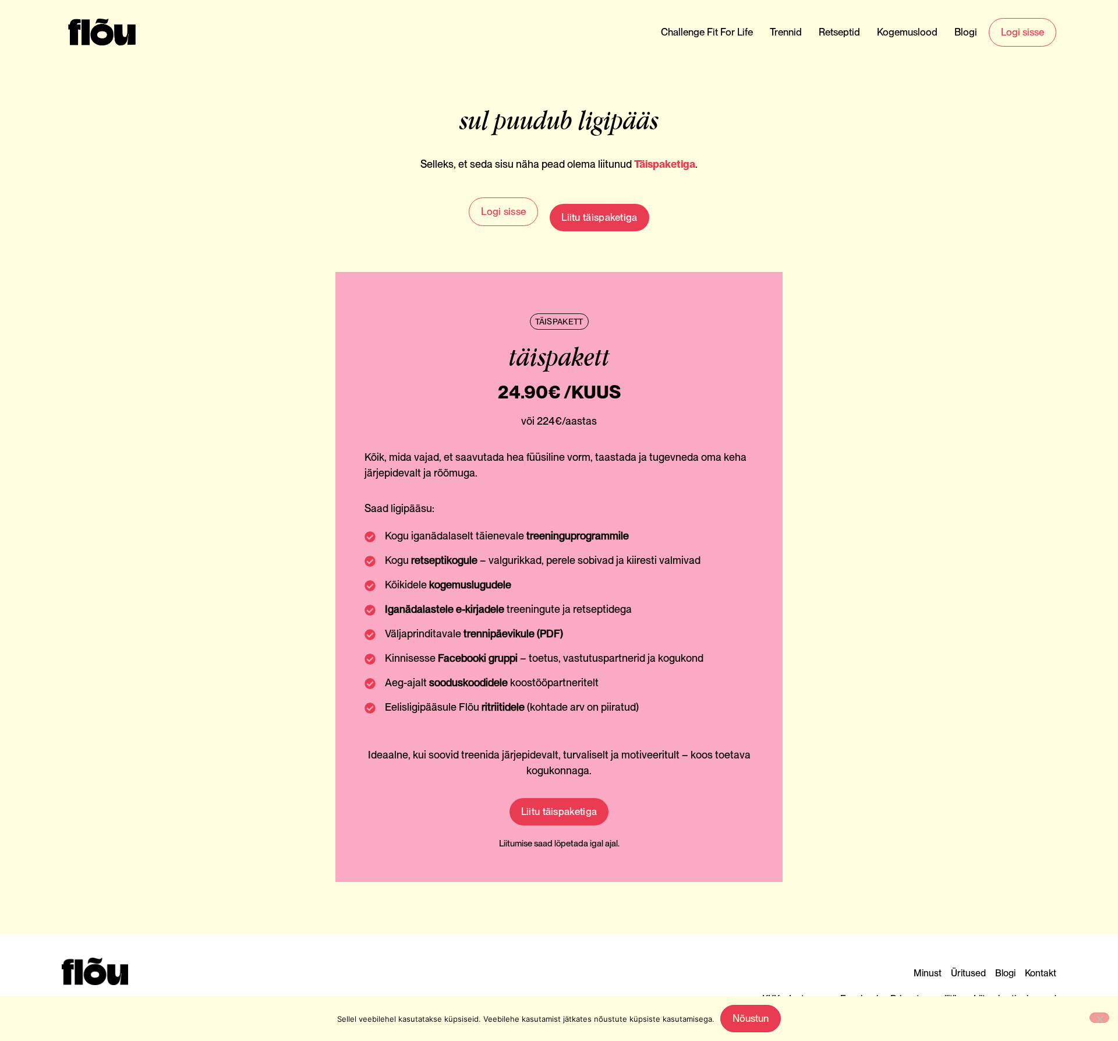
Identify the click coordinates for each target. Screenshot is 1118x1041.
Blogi (965, 32)
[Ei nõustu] (1099, 1017)
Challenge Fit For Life (707, 32)
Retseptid (839, 32)
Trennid (786, 32)
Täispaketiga (664, 164)
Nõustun (751, 1018)
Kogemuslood (907, 32)
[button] (559, 321)
